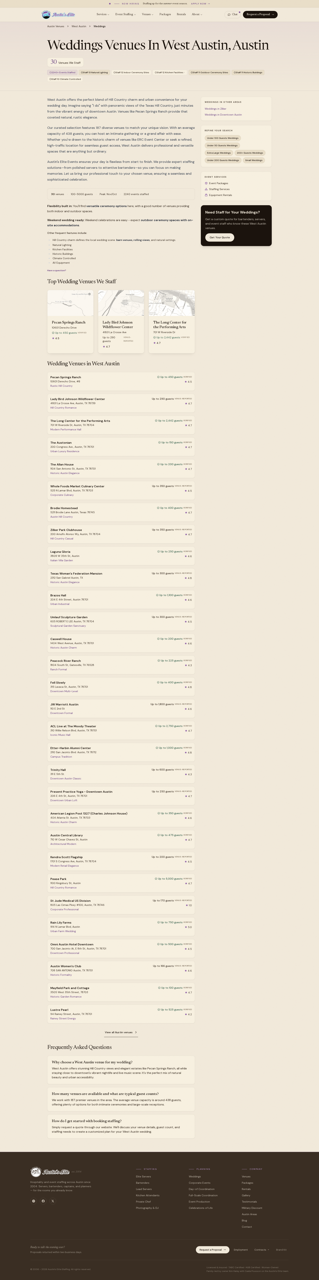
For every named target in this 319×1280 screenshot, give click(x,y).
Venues (146, 14)
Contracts (260, 1249)
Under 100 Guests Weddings (223, 138)
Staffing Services (219, 189)
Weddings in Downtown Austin (223, 114)
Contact (247, 1226)
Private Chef (143, 1201)
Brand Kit (281, 1249)
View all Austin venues (119, 1032)
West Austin (79, 26)
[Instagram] (33, 1201)
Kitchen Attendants (148, 1195)
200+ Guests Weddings (250, 152)
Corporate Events (199, 1182)
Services (102, 14)
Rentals (181, 14)
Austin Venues (55, 26)
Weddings (195, 1176)
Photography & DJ (147, 1208)
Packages (165, 14)
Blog (244, 1220)
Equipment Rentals (220, 195)
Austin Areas (249, 1214)
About (196, 14)
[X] (52, 1201)
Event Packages (218, 183)
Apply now (199, 3)
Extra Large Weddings (219, 152)
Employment (241, 1249)
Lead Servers (144, 1189)
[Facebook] (43, 1201)
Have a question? (56, 270)
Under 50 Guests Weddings (222, 145)
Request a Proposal (258, 14)
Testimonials (249, 1201)
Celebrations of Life (201, 1208)
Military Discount (252, 1208)
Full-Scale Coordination (203, 1195)
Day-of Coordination (202, 1189)
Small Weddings (254, 160)
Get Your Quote (220, 237)
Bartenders (142, 1182)
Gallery (246, 1195)
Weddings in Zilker (215, 108)
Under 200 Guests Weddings (223, 160)
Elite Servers (143, 1176)
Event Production (199, 1201)
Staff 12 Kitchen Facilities (170, 72)
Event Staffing (124, 14)
